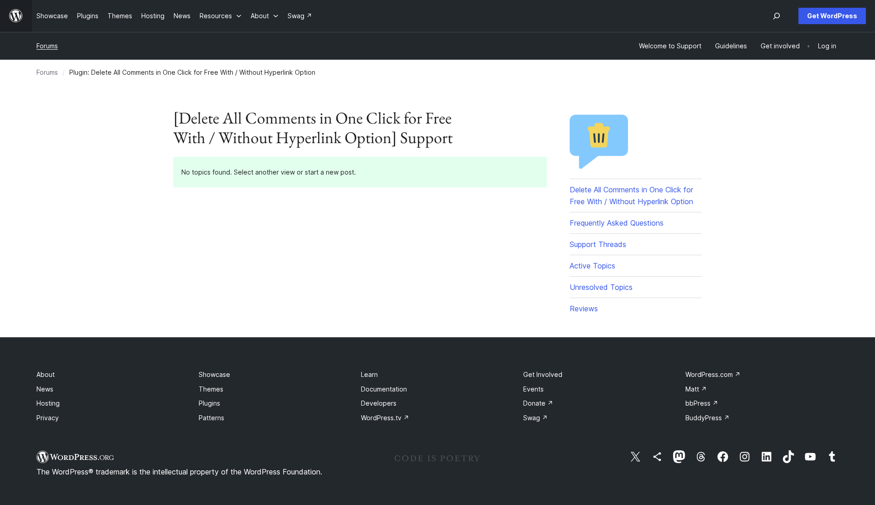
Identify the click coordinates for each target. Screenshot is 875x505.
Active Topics (592, 265)
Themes (211, 389)
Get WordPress (832, 16)
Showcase (214, 374)
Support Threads (598, 244)
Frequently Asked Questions (617, 222)
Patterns (211, 418)
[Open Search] (776, 16)
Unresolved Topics (601, 287)
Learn (369, 374)
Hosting (48, 403)
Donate (538, 403)
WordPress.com (713, 374)
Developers (378, 403)
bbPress (701, 403)
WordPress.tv (385, 418)
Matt (696, 389)
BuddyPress (707, 418)
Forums (47, 46)
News (44, 389)
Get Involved (542, 374)
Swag (535, 418)
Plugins (209, 403)
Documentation (384, 389)
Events (533, 389)
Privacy (47, 418)
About (45, 374)
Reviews (584, 308)
